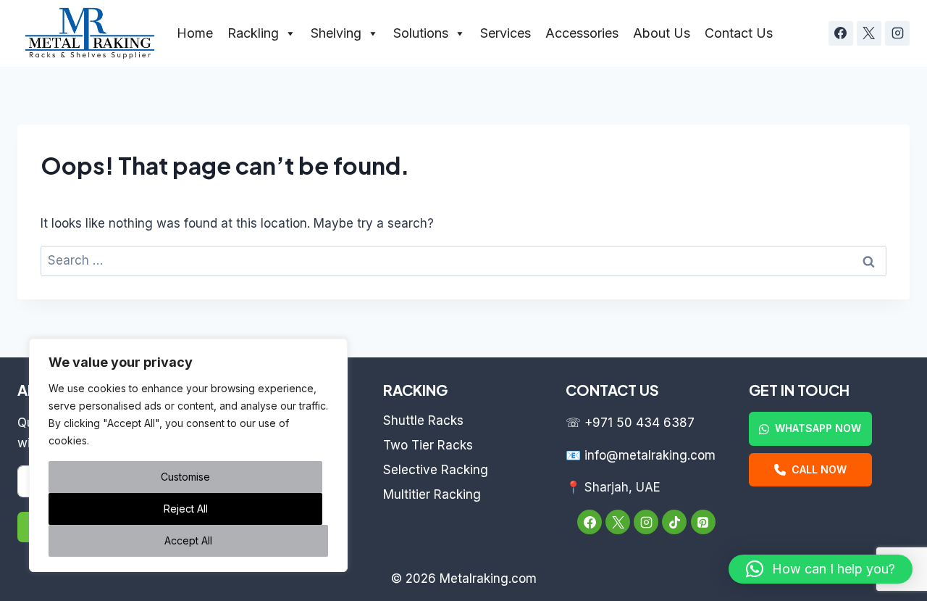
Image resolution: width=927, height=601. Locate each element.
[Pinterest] (703, 522)
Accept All (188, 540)
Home (195, 33)
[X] (869, 33)
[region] (188, 455)
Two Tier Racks (428, 445)
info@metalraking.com (650, 455)
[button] (821, 569)
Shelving (336, 33)
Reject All (186, 508)
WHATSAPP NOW (818, 428)
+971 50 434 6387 (639, 422)
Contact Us (739, 33)
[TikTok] (674, 522)
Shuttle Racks (423, 420)
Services (505, 33)
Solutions (420, 33)
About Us (661, 33)
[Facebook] (841, 33)
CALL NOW (819, 469)
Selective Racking (435, 470)
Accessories (581, 33)
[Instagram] (897, 33)
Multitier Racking (432, 494)
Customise (185, 477)
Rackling (253, 33)
